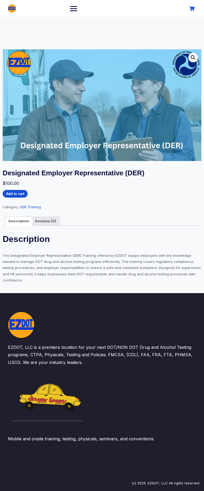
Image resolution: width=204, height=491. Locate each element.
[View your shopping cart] (192, 8)
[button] (193, 57)
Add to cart (15, 194)
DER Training (30, 207)
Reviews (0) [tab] (45, 221)
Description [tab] (18, 221)
